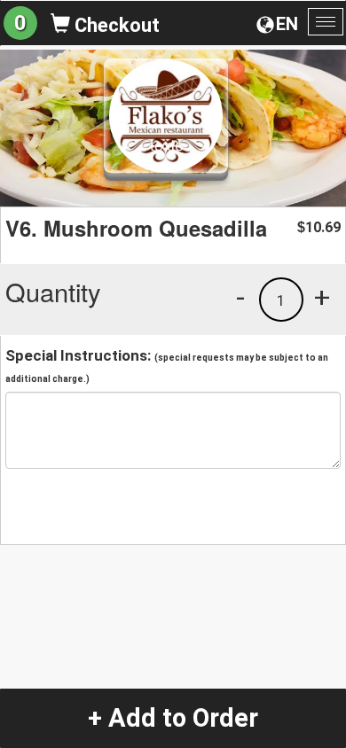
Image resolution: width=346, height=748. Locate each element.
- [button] (240, 297)
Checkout (115, 25)
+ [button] (322, 297)
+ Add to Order (173, 718)
